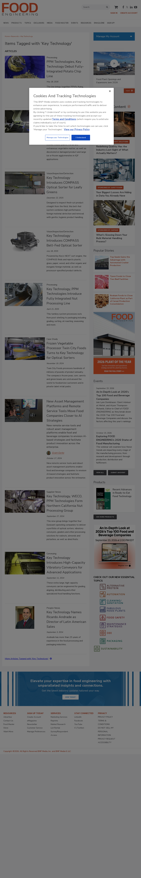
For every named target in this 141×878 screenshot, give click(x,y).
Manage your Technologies (57, 137)
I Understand (81, 137)
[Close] (110, 91)
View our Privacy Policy (77, 129)
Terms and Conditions (64, 119)
